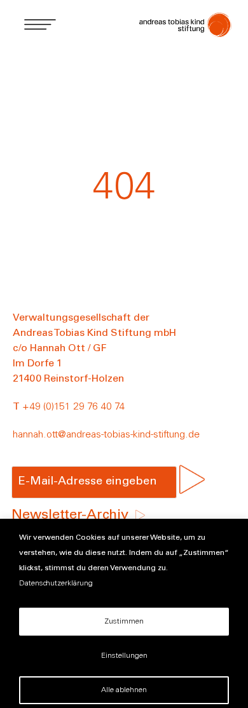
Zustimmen (124, 621)
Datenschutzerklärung (56, 583)
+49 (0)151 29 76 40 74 (73, 407)
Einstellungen (124, 656)
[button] (40, 24)
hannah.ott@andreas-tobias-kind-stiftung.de (106, 435)
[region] (124, 613)
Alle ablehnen (124, 690)
